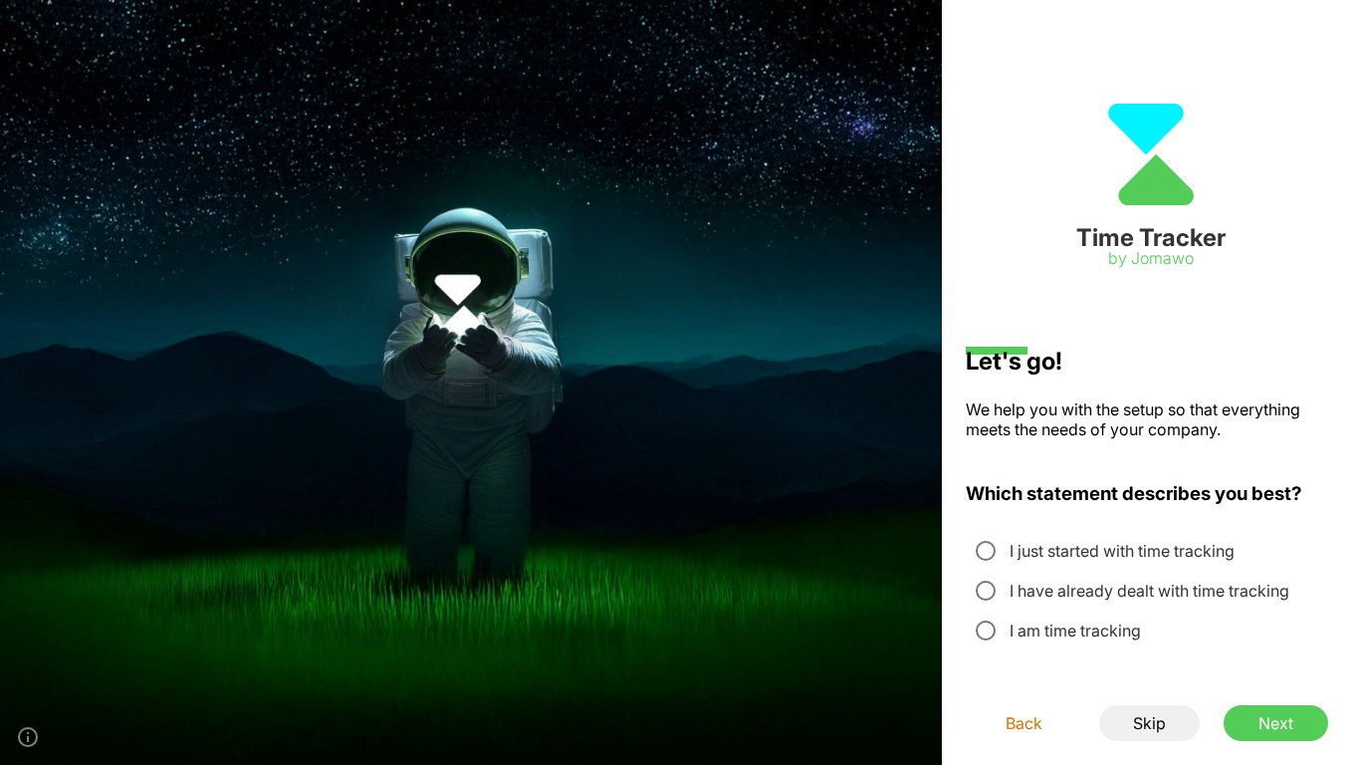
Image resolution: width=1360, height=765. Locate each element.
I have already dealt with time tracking (1149, 591)
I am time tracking (1075, 630)
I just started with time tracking (1122, 551)
